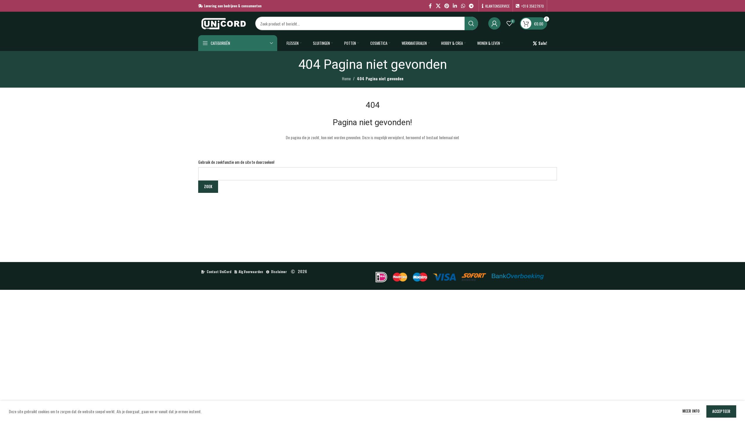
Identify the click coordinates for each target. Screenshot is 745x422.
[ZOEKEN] (471, 23)
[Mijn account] (494, 23)
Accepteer (721, 411)
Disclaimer (279, 271)
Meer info (691, 411)
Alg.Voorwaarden (251, 271)
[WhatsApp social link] (463, 5)
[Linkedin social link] (455, 5)
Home (346, 78)
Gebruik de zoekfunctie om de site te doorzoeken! (236, 162)
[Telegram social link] (471, 5)
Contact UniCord (219, 271)
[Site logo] (223, 23)
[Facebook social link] (430, 5)
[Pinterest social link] (446, 5)
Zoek (208, 186)
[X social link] (438, 5)
